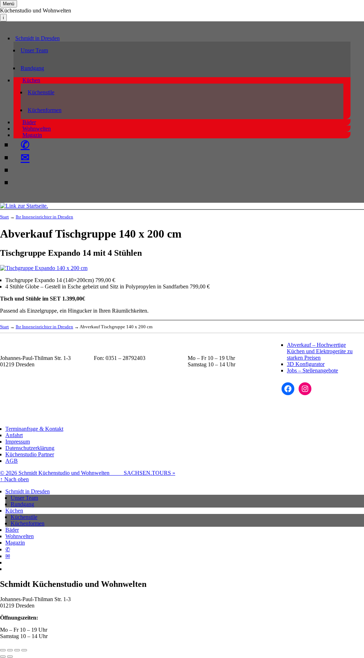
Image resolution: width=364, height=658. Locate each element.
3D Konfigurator (306, 364)
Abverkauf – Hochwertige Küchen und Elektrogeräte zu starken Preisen (320, 351)
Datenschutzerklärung (29, 448)
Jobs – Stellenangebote (312, 370)
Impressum (17, 442)
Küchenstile (41, 92)
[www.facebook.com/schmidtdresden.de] (20, 170)
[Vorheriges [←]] (3, 657)
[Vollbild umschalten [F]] (17, 650)
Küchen (31, 80)
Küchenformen (44, 110)
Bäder (29, 122)
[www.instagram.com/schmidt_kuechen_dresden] (20, 182)
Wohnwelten (36, 129)
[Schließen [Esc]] (3, 650)
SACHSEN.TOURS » (149, 473)
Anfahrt (14, 435)
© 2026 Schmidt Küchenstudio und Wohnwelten (62, 473)
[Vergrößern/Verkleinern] (24, 650)
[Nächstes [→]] (10, 657)
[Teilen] (10, 650)
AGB (11, 461)
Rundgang (32, 68)
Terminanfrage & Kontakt (34, 429)
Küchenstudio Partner (29, 454)
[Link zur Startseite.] (24, 206)
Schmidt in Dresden (37, 38)
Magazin (32, 135)
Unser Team (34, 50)
